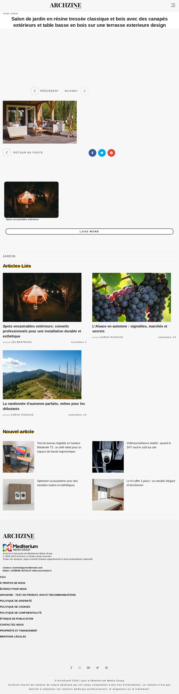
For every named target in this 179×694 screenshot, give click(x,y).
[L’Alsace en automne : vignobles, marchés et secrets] (134, 297)
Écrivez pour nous (13, 589)
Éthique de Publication (16, 618)
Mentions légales (13, 636)
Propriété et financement (19, 630)
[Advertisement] (89, 57)
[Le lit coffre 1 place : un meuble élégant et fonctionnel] (108, 495)
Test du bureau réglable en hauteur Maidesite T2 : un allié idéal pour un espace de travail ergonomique (59, 447)
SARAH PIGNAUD (111, 337)
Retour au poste (27, 152)
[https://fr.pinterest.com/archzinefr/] (107, 667)
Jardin (14, 13)
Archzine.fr (21, 537)
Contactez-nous (12, 624)
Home (6, 13)
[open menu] (173, 5)
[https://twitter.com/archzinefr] (98, 667)
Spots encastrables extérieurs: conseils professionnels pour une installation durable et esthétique (42, 331)
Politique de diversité (16, 600)
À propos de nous (12, 583)
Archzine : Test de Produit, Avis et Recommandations (38, 594)
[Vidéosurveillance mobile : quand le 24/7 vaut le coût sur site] (108, 457)
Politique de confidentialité (21, 612)
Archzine (68, 6)
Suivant (72, 90)
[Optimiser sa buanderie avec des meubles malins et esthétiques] (18, 495)
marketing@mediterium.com (27, 568)
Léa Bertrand (21, 342)
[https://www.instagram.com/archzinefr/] (80, 667)
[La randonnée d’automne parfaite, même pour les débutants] (45, 374)
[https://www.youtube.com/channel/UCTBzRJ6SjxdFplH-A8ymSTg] (89, 667)
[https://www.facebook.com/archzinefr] (71, 667)
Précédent (49, 90)
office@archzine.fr (42, 570)
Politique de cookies (15, 606)
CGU (3, 577)
